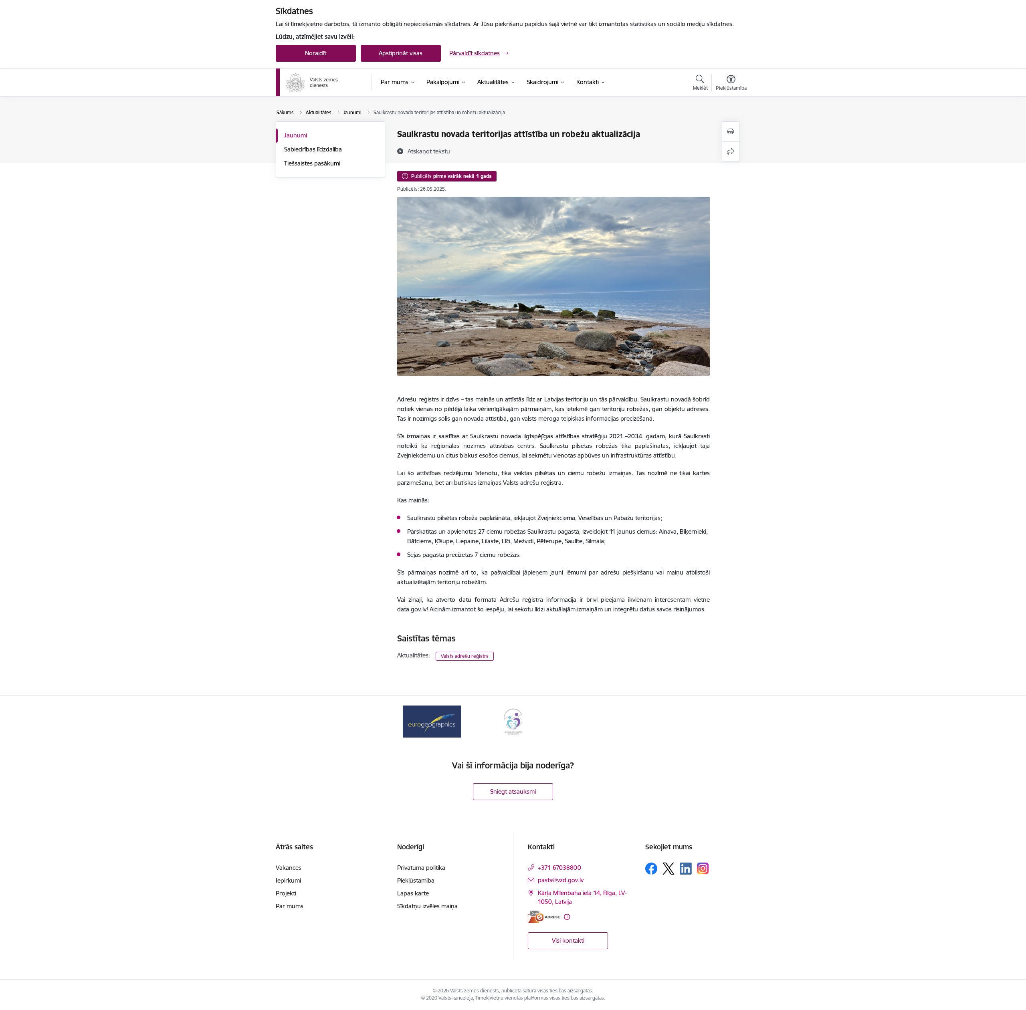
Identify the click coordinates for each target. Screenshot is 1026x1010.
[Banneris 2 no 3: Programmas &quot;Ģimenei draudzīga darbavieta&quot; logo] (513, 721)
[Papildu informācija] (567, 917)
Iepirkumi (288, 880)
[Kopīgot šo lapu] (730, 151)
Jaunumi (295, 135)
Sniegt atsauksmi (513, 791)
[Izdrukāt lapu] (730, 131)
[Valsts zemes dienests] (312, 82)
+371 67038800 (559, 867)
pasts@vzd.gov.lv (561, 880)
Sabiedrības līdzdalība (313, 149)
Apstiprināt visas (400, 53)
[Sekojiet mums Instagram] (703, 868)
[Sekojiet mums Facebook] (651, 869)
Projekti (286, 893)
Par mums (289, 906)
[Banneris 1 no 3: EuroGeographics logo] (431, 721)
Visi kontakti (568, 940)
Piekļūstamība (415, 880)
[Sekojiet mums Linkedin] (686, 869)
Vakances (288, 867)
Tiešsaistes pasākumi (312, 163)
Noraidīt (315, 53)
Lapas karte (413, 893)
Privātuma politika (421, 867)
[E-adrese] (544, 916)
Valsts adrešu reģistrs (465, 656)
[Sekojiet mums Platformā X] (668, 869)
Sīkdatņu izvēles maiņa (427, 906)
